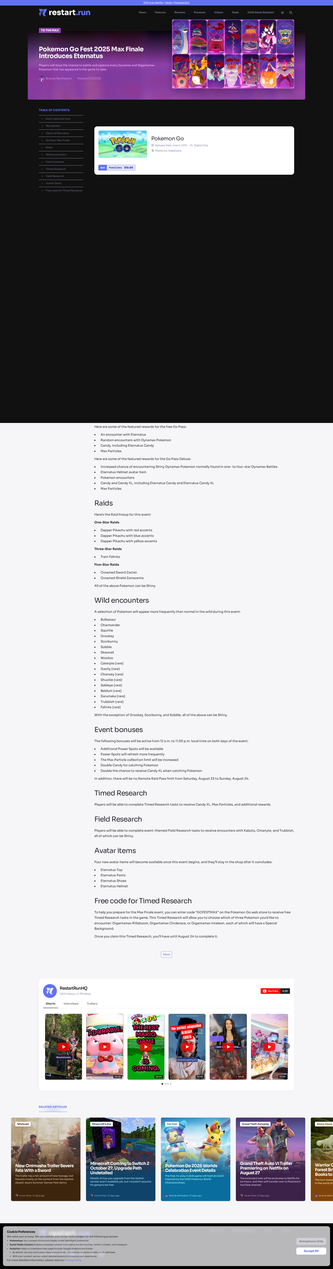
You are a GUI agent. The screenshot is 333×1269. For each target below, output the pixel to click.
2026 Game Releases (260, 12)
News (142, 12)
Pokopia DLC (182, 2)
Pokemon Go (196, 108)
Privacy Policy (73, 1260)
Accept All (311, 1251)
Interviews (71, 1003)
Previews (200, 12)
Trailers (92, 1003)
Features (160, 12)
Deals (168, 2)
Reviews (179, 12)
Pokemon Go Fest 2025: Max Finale (128, 108)
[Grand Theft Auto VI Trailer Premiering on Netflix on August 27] (270, 1135)
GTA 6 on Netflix (153, 2)
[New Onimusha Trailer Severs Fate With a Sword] (45, 1135)
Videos (218, 12)
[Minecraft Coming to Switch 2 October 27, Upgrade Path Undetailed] (120, 1135)
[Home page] (64, 12)
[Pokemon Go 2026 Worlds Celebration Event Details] (195, 1135)
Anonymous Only (311, 1241)
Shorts (50, 1003)
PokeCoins (175, 150)
